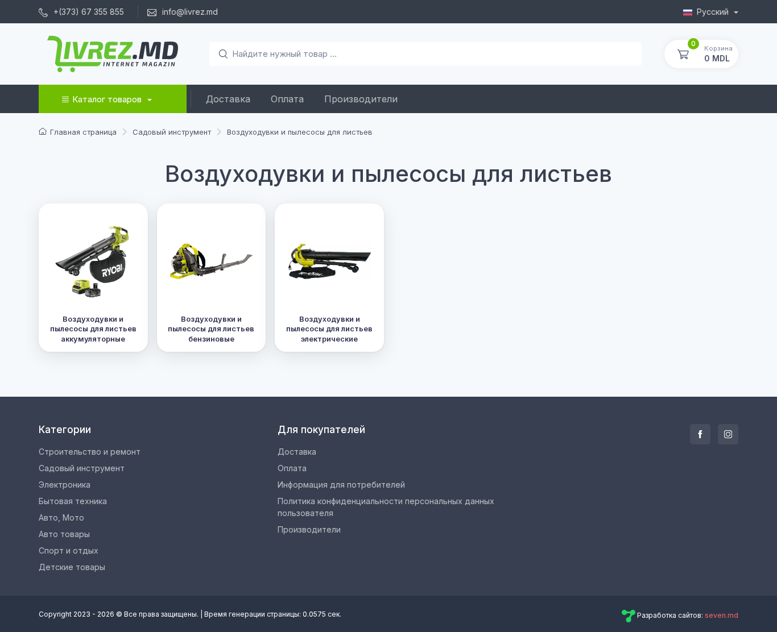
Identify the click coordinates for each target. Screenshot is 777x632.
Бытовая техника (73, 501)
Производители (361, 99)
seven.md (721, 615)
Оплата (287, 99)
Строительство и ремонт (89, 451)
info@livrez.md (189, 11)
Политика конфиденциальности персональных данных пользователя (386, 507)
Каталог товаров (107, 99)
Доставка (228, 99)
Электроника (64, 484)
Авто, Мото (61, 517)
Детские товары (72, 567)
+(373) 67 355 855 (87, 11)
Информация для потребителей (341, 484)
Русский (714, 11)
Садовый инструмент (82, 468)
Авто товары (64, 534)
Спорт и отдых (68, 550)
